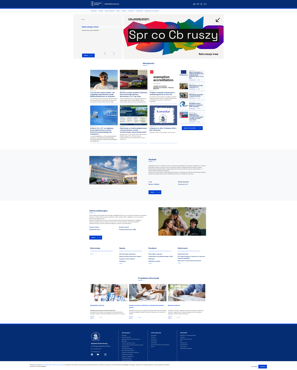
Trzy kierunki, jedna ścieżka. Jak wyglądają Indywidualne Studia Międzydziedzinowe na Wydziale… (103, 94)
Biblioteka (124, 341)
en (205, 4)
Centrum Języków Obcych (128, 343)
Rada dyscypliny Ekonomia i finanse (130, 256)
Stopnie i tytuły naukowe (127, 259)
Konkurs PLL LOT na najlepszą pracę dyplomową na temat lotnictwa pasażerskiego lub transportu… (101, 131)
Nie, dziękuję (254, 366)
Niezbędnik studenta (97, 305)
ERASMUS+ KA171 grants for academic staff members (196, 105)
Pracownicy (154, 342)
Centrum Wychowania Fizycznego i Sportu (132, 345)
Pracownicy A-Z (183, 184)
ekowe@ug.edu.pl (95, 351)
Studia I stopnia (94, 227)
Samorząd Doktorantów (128, 350)
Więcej (86, 55)
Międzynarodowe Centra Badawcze (131, 339)
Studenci (152, 248)
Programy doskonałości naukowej (130, 352)
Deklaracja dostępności (186, 348)
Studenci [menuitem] (124, 11)
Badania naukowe (174, 305)
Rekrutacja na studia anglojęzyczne (196, 86)
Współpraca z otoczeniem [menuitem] (151, 11)
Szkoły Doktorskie (126, 337)
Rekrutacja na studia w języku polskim (196, 95)
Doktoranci (183, 248)
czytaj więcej (92, 317)
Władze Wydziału (183, 182)
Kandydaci (153, 335)
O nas (150, 182)
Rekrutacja (95, 248)
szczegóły (192, 80)
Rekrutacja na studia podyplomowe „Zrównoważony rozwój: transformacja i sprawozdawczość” (133, 130)
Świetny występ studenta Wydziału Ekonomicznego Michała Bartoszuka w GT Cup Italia (133, 94)
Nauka (122, 248)
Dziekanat (151, 259)
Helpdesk (182, 337)
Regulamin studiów (154, 261)
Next (113, 53)
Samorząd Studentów (127, 348)
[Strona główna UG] (96, 4)
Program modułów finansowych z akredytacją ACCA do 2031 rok (162, 93)
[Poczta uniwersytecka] (198, 4)
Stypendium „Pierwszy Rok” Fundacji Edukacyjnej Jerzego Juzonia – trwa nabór (196, 117)
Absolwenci (154, 341)
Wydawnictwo (125, 346)
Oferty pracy (183, 346)
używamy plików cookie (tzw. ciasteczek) (53, 364)
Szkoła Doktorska (94, 229)
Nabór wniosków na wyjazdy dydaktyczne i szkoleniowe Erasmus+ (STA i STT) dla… (196, 75)
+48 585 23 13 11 (97, 349)
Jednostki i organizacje (127, 356)
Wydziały (124, 335)
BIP (181, 341)
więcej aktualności (190, 128)
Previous (105, 53)
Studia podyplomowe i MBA (127, 229)
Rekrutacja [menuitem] (94, 11)
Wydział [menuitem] (101, 11)
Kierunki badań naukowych (127, 254)
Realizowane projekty (127, 354)
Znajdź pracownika (126, 358)
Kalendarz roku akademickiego (188, 335)
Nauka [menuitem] (118, 11)
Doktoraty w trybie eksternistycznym (189, 260)
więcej (153, 192)
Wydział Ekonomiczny (112, 4)
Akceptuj (262, 366)
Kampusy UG (183, 342)
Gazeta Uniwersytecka (186, 339)
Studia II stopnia (124, 227)
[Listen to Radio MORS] (194, 4)
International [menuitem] (139, 11)
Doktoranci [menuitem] (131, 11)
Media (152, 346)
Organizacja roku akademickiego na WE (160, 256)
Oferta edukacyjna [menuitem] (109, 11)
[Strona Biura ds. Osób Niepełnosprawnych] (201, 4)
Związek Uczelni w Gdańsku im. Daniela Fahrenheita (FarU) (146, 306)
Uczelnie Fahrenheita (127, 360)
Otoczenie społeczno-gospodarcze (160, 344)
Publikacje (122, 261)
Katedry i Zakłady (153, 184)
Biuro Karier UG (184, 344)
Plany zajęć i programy (155, 254)
